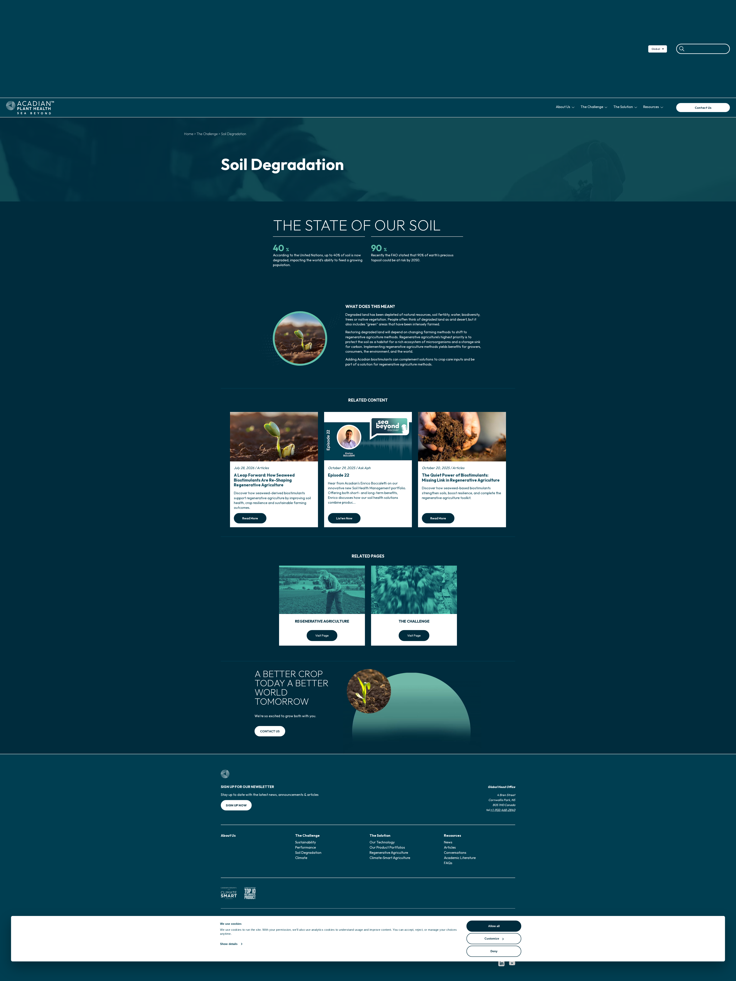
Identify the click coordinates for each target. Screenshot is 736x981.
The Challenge (592, 107)
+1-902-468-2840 (502, 810)
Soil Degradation (308, 852)
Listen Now (344, 518)
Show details (228, 944)
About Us (563, 107)
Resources (651, 107)
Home (188, 134)
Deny (493, 951)
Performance (305, 847)
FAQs (448, 863)
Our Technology (382, 842)
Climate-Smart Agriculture (390, 858)
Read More (250, 518)
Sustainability (305, 842)
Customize (492, 938)
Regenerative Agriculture (389, 852)
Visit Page (322, 635)
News (448, 842)
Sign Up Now (236, 805)
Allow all (494, 926)
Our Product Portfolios (387, 847)
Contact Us (703, 108)
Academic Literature (460, 858)
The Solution (623, 107)
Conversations (455, 852)
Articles (450, 847)
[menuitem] (566, 107)
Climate (301, 858)
